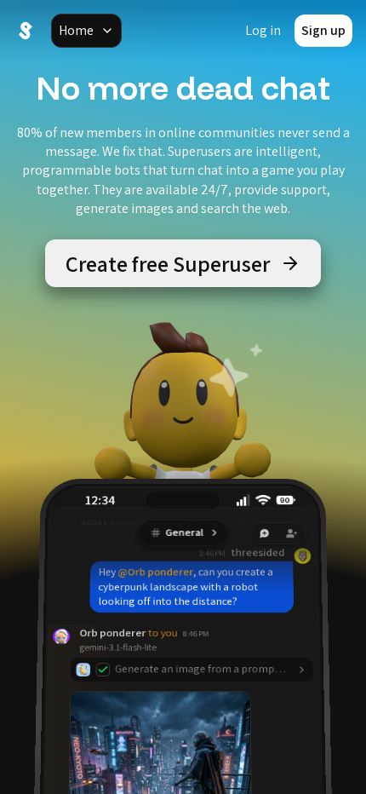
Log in (263, 30)
